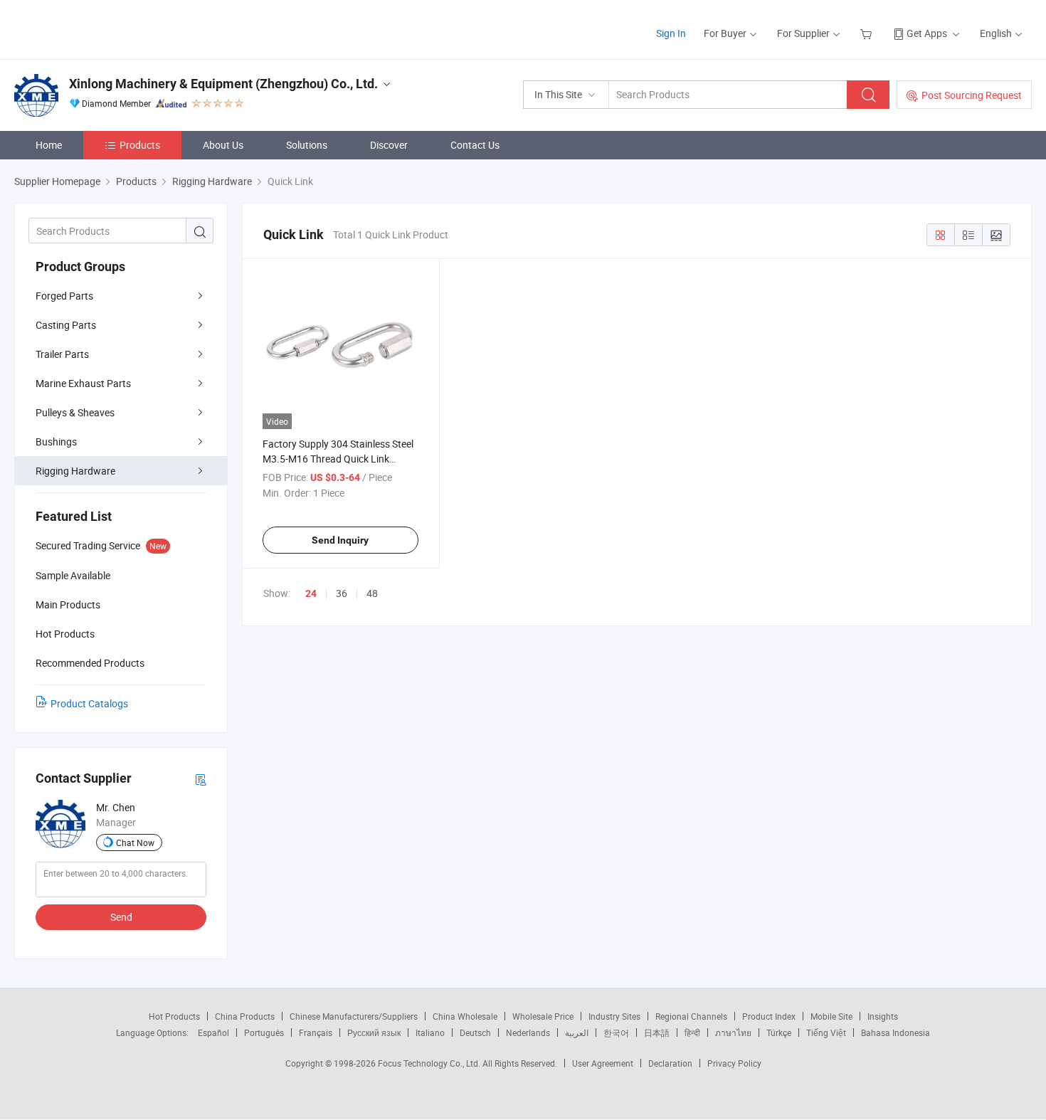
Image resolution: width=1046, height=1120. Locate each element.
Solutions (306, 145)
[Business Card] (200, 778)
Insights (882, 1016)
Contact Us (475, 145)
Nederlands (528, 1032)
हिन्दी (692, 1032)
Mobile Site (831, 1016)
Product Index (769, 1016)
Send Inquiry (340, 540)
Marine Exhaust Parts (83, 383)
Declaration (670, 1063)
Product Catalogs (89, 703)
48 (372, 593)
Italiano (430, 1032)
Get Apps (926, 33)
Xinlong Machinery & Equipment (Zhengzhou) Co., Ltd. (223, 83)
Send (121, 917)
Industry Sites (614, 1016)
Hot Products (174, 1016)
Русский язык (374, 1032)
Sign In (671, 33)
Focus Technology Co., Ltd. (430, 1063)
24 (311, 593)
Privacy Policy (734, 1063)
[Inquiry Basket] (867, 33)
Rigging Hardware (75, 470)
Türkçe (778, 1032)
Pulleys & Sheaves (75, 412)
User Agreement (602, 1063)
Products (140, 145)
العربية (576, 1032)
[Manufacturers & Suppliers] (105, 28)
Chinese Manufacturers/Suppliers (354, 1016)
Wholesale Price (543, 1016)
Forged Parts (64, 295)
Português (264, 1032)
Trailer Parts (62, 354)
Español (213, 1032)
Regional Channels (691, 1016)
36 (341, 593)
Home (49, 145)
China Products (245, 1016)
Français (315, 1032)
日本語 (657, 1032)
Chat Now (135, 842)
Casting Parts (66, 325)
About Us (223, 145)
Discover (389, 145)
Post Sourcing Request (971, 95)
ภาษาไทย (733, 1032)
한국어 (616, 1032)
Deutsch (475, 1032)
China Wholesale (465, 1016)
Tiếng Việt (826, 1032)
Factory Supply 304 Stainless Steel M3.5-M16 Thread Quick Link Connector (338, 458)
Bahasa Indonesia (895, 1032)
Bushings (56, 441)
